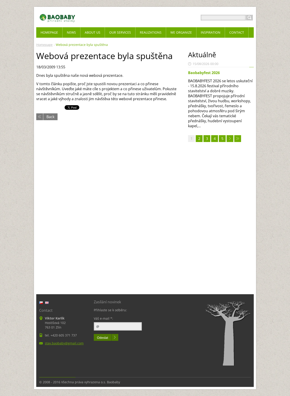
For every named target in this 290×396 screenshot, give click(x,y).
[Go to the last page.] (237, 138)
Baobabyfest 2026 (204, 72)
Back (50, 116)
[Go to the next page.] (230, 138)
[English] (47, 302)
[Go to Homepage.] (57, 23)
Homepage (44, 44)
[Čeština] (41, 302)
